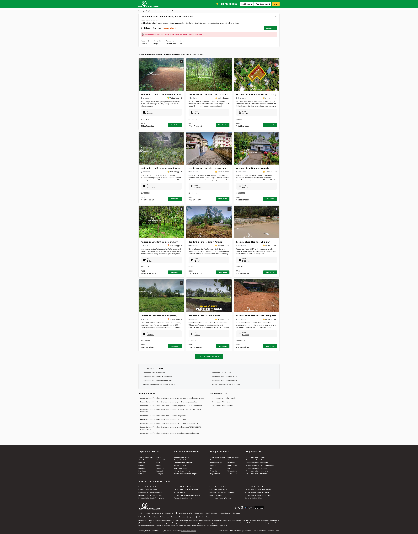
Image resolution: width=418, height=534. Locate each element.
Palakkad (141, 468)
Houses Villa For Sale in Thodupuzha (151, 498)
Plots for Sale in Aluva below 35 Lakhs (226, 384)
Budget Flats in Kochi (181, 457)
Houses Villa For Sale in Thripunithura (258, 490)
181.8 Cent (246, 187)
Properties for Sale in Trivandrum (257, 460)
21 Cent (150, 261)
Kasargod (159, 474)
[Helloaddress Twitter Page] (239, 507)
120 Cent (245, 335)
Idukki (158, 463)
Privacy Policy (261, 531)
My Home (192, 517)
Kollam (158, 457)
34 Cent (245, 113)
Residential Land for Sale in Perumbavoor (208, 94)
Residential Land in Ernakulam (154, 373)
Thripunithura (232, 471)
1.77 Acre (150, 335)
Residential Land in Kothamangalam (222, 492)
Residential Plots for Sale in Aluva (224, 377)
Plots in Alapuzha (180, 465)
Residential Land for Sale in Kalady (252, 168)
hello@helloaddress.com (218, 525)
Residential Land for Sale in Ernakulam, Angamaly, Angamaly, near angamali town (171, 406)
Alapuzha (141, 460)
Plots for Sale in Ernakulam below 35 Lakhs (159, 384)
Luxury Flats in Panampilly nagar (185, 474)
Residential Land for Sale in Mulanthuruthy (161, 94)
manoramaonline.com (188, 531)
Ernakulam (166, 11)
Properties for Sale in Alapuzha (257, 471)
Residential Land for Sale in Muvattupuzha (256, 315)
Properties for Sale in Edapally (256, 468)
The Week (236, 513)
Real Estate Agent (216, 495)
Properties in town (221, 402)
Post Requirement (263, 4)
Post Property (246, 4)
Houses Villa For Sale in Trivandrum (150, 487)
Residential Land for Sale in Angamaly (159, 315)
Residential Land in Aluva (221, 373)
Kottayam (141, 463)
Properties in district (224, 398)
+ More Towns (232, 474)
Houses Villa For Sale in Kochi (184, 487)
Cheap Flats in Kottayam (182, 471)
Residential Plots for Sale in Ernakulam (157, 377)
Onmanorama (170, 513)
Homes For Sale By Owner (147, 490)
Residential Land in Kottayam (220, 487)
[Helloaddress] (148, 4)
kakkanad (231, 463)
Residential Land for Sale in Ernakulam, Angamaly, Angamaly (163, 416)
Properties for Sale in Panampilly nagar (260, 465)
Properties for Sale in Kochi (255, 457)
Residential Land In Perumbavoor (150, 495)
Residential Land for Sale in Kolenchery (159, 242)
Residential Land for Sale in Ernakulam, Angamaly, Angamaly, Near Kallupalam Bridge (172, 398)
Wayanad (159, 471)
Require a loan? (169, 28)
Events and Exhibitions (179, 517)
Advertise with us (204, 517)
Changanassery (216, 463)
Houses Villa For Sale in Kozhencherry (258, 495)
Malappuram (160, 468)
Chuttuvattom (199, 513)
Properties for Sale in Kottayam (257, 463)
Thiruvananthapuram (145, 457)
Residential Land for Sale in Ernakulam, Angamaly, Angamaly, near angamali (169, 423)
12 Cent (197, 261)
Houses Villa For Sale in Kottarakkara (187, 495)
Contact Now (271, 28)
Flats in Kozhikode (180, 468)
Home (140, 11)
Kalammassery (233, 465)
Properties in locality (222, 406)
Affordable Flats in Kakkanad (184, 463)
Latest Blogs (153, 517)
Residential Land (155, 11)
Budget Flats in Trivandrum (183, 460)
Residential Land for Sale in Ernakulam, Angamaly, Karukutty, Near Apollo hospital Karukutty (170, 410)
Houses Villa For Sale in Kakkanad (186, 490)
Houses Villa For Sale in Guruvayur (257, 492)
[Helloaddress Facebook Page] (235, 507)
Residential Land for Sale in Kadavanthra (208, 168)
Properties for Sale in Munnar (256, 474)
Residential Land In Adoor (183, 498)
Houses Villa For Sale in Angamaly (150, 492)
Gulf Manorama (211, 513)
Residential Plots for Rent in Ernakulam (157, 380)
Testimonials (164, 517)
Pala (211, 468)
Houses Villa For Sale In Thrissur (256, 487)
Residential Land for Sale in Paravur (205, 242)
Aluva (229, 460)
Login (276, 4)
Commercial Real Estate (253, 498)
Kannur (140, 474)
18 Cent (197, 335)
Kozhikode (142, 471)
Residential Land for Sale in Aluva (204, 315)
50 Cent (198, 113)
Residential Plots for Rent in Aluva (224, 380)
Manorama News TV (185, 513)
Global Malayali (225, 513)
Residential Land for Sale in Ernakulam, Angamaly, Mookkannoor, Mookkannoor (169, 433)
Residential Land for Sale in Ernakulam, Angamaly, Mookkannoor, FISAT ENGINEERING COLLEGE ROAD (171, 428)
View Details (175, 125)
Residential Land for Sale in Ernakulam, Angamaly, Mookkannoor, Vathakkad (168, 402)
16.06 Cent (246, 261)
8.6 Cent (198, 187)
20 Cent (150, 113)
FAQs (278, 531)
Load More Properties (208, 356)
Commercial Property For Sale (220, 498)
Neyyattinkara (215, 474)
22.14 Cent (151, 187)
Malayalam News (157, 513)
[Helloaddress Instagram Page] (242, 508)
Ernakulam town (233, 457)
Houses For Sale (179, 492)
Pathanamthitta (161, 460)
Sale (146, 11)
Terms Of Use (271, 531)
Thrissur (158, 465)
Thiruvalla (213, 471)
